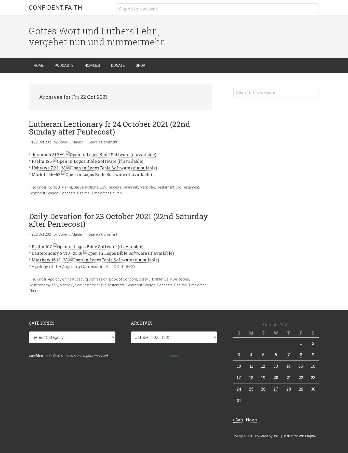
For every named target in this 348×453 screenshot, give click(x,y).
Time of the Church (106, 193)
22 (301, 377)
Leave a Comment (102, 142)
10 (239, 366)
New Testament (161, 187)
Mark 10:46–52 (46, 174)
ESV (103, 187)
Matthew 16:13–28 (50, 259)
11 (251, 366)
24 (238, 389)
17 (239, 377)
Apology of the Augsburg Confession (78, 279)
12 (263, 366)
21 (289, 377)
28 (288, 389)
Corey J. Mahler (60, 187)
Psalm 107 (42, 246)
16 (313, 366)
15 (301, 366)
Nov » (251, 419)
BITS (248, 436)
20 (276, 377)
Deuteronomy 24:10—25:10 (57, 253)
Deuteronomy (39, 285)
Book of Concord (123, 279)
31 (239, 400)
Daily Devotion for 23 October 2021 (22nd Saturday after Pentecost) (118, 220)
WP (276, 436)
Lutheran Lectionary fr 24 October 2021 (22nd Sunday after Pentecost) (109, 128)
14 (288, 366)
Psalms (83, 193)
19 (263, 377)
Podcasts (68, 193)
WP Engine (307, 436)
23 (313, 377)
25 (251, 389)
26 (263, 389)
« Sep (238, 419)
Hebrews (115, 187)
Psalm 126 (42, 161)
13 (276, 366)
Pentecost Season (43, 193)
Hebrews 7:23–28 (48, 167)
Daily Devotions (86, 187)
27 (275, 389)
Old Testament (187, 187)
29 (301, 389)
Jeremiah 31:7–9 (48, 154)
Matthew (66, 285)
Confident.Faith (55, 7)
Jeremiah (130, 187)
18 (251, 377)
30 (313, 389)
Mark (144, 187)
